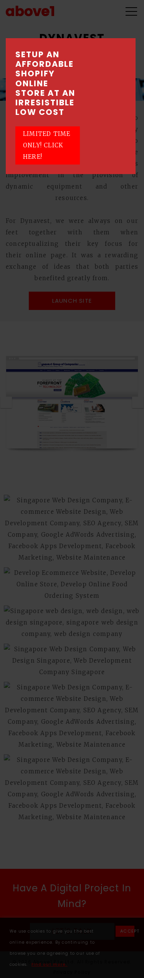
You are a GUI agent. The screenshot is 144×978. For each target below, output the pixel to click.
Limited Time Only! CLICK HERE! (46, 145)
